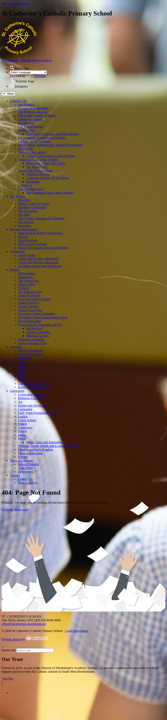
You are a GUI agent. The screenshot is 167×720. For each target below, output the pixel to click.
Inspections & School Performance (40, 233)
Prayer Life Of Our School (35, 170)
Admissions (17, 251)
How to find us (27, 482)
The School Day (28, 280)
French (22, 424)
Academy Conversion (32, 207)
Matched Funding (37, 335)
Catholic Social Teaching (34, 141)
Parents (14, 269)
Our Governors (27, 211)
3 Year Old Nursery (30, 354)
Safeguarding (26, 273)
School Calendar (28, 464)
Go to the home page (15, 509)
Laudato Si (25, 185)
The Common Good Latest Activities (50, 192)
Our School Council (31, 383)
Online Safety (27, 284)
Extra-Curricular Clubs (32, 343)
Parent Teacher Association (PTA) (40, 324)
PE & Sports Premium (32, 244)
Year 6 (22, 380)
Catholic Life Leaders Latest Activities (50, 156)
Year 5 (22, 376)
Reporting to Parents (31, 339)
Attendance (25, 277)
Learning (15, 346)
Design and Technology (33, 405)
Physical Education (30, 453)
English (23, 416)
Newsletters (25, 471)
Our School (17, 196)
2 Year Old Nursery (30, 350)
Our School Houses (30, 126)
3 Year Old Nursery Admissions (38, 262)
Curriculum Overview (32, 394)
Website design (11, 639)
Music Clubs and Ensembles (44, 442)
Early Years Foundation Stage (37, 413)
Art (20, 402)
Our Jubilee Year (36, 167)
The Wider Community (33, 112)
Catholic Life (18, 101)
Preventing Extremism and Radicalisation (52, 134)
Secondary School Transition (36, 313)
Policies (23, 236)
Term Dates (25, 468)
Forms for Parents (29, 295)
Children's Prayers (37, 174)
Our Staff (24, 214)
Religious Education (31, 398)
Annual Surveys (28, 302)
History (22, 431)
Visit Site (7, 678)
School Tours (26, 255)
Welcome (24, 200)
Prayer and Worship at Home (36, 115)
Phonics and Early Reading (35, 449)
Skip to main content (15, 3)
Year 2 (22, 365)
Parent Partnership (29, 321)
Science (23, 457)
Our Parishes (26, 104)
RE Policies (25, 148)
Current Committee (38, 332)
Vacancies (24, 225)
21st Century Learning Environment (41, 218)
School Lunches (28, 306)
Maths (22, 435)
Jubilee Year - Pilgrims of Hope (38, 159)
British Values (27, 130)
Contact (15, 475)
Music (22, 438)
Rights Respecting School (34, 387)
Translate (40, 76)
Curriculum (17, 391)
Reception (24, 357)
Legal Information (76, 631)
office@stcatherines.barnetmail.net (24, 624)
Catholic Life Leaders (32, 152)
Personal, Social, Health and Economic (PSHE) (48, 446)
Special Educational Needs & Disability (43, 247)
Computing (25, 409)
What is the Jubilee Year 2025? (46, 163)
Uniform (23, 288)
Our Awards (26, 222)
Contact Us (25, 479)
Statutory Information (23, 229)
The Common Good (31, 189)
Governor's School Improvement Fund (42, 317)
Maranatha (33, 181)
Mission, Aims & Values (33, 203)
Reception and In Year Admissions (40, 266)
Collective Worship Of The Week (47, 178)
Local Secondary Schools (34, 299)
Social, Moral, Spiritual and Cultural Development (50, 145)
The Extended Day (30, 291)
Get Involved (34, 328)
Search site (8, 650)
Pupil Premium (27, 240)
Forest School (27, 420)
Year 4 (22, 372)
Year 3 (22, 369)
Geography (25, 427)
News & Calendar (21, 460)
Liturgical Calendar (30, 119)
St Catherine (26, 123)
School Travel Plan (30, 310)
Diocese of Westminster (33, 108)
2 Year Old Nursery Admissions (38, 258)
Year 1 (22, 361)
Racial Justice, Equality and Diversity (42, 137)
